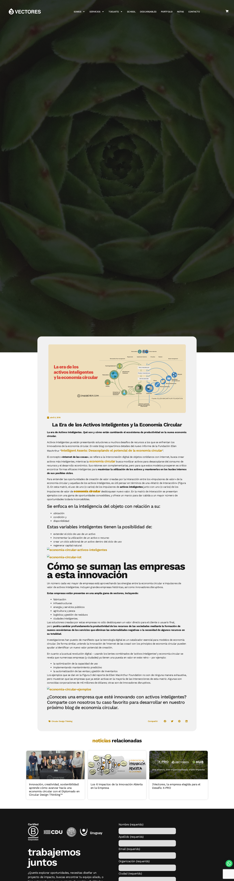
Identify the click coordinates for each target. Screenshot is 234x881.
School (131, 11)
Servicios (94, 11)
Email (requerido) (129, 849)
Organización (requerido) (134, 861)
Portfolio (167, 11)
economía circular (102, 461)
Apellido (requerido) (131, 836)
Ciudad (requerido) (130, 873)
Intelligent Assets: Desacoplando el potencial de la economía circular (111, 450)
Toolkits (114, 11)
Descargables (148, 11)
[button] (165, 721)
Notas (180, 11)
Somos (77, 11)
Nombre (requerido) (131, 824)
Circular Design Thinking (62, 721)
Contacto (194, 11)
